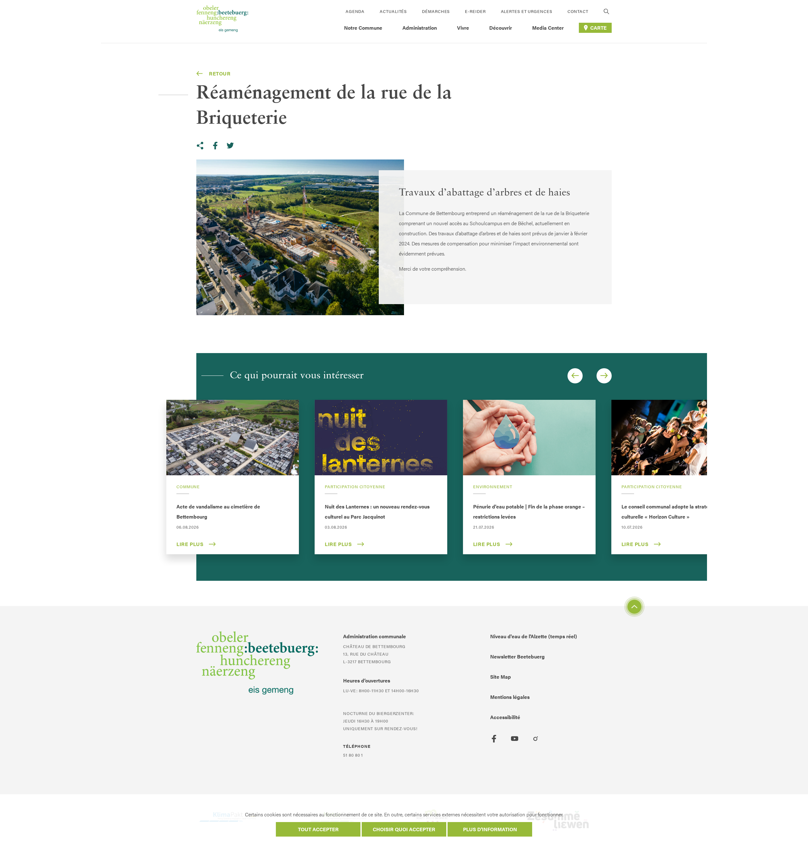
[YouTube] (515, 738)
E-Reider (475, 11)
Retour (220, 73)
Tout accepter (318, 829)
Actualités (393, 11)
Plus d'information (490, 829)
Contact (577, 11)
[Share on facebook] (215, 145)
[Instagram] (535, 738)
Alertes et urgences (526, 11)
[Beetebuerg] (222, 21)
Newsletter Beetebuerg (517, 656)
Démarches (436, 11)
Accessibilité (505, 717)
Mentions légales (510, 696)
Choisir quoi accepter (404, 829)
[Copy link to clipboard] (200, 145)
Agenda (355, 11)
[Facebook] (494, 738)
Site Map (500, 676)
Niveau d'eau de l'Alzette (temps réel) (533, 636)
